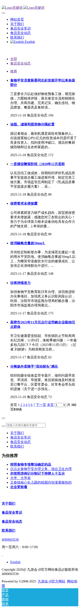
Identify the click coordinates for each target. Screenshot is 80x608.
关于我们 (17, 433)
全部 (13, 59)
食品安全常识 (20, 437)
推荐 (13, 71)
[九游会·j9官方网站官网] (40, 8)
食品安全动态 (20, 63)
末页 (50, 405)
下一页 (41, 405)
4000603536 (10, 539)
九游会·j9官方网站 (51, 581)
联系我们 (17, 446)
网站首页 (17, 19)
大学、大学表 (20, 478)
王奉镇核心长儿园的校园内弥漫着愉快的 (41, 482)
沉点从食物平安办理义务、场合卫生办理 (41, 469)
